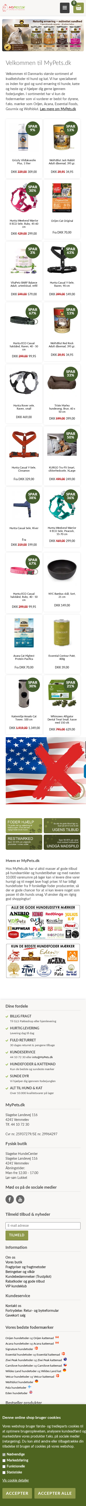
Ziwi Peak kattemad (50, 1360)
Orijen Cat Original (62, 221)
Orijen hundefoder (17, 1338)
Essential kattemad (48, 1354)
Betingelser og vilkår (20, 1272)
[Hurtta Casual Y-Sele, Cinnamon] (24, 444)
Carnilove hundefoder (19, 1365)
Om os (10, 1257)
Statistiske (14, 1472)
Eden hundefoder (16, 1393)
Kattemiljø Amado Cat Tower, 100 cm (24, 718)
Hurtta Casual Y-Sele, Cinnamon (24, 469)
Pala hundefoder (15, 1387)
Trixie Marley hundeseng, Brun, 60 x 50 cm (62, 408)
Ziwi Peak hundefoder (19, 1360)
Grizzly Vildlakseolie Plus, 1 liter (24, 162)
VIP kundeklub (16, 1286)
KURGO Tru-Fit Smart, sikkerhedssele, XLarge (61, 469)
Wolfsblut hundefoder (19, 1382)
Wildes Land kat (51, 1371)
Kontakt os (13, 1306)
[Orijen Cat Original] (62, 198)
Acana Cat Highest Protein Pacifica (23, 657)
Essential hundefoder (18, 1354)
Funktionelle (16, 1466)
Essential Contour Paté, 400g (61, 657)
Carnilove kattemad (50, 1365)
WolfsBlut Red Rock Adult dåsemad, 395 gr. (62, 345)
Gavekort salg (15, 1315)
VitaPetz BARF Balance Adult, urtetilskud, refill (24, 284)
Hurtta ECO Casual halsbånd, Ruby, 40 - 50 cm (24, 597)
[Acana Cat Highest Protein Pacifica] (24, 633)
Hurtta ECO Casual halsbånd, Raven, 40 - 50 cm (24, 346)
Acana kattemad (43, 1343)
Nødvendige (16, 1454)
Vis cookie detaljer (15, 1480)
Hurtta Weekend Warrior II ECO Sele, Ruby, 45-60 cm (24, 223)
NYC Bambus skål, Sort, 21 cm (62, 595)
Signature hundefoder (19, 1349)
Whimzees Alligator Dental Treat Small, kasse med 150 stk (62, 719)
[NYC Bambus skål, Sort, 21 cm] (62, 571)
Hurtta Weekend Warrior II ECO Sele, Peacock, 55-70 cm (62, 531)
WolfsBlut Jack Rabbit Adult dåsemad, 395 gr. (62, 162)
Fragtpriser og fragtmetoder (25, 1267)
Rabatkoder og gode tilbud (25, 1281)
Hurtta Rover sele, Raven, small (24, 407)
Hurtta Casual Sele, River (24, 528)
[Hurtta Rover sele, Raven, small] (24, 382)
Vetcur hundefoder (17, 1376)
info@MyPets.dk (42, 1057)
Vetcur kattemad (44, 1376)
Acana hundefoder (17, 1343)
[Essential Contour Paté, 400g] (62, 633)
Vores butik (13, 1262)
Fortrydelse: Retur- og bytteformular (32, 1310)
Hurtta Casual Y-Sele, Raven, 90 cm (62, 284)
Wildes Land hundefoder (21, 1371)
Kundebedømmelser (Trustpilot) (28, 1276)
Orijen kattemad (43, 1338)
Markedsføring (17, 1460)
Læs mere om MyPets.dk (58, 109)
